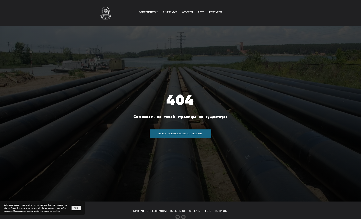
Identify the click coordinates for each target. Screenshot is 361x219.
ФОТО (201, 12)
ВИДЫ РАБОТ (170, 12)
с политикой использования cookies (43, 211)
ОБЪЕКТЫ (187, 12)
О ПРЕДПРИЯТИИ (148, 12)
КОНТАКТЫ (215, 12)
